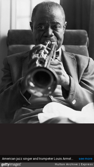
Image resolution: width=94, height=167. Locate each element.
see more (85, 158)
